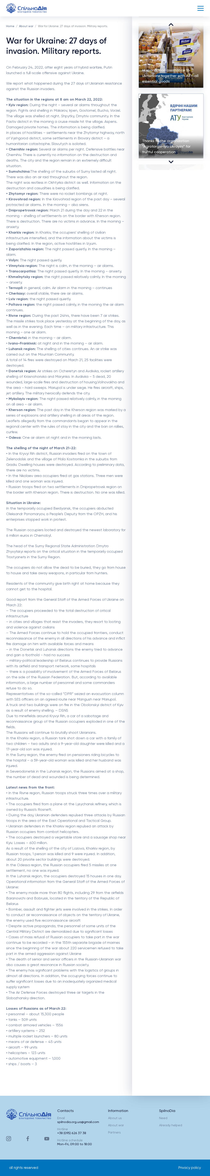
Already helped (170, 1125)
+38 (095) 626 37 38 (71, 1133)
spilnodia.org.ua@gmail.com (78, 1122)
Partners (114, 1132)
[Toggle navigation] (200, 8)
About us (115, 1118)
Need (163, 1118)
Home (10, 26)
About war (26, 26)
